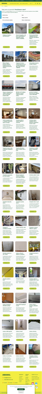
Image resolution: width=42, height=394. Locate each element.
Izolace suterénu (20, 356)
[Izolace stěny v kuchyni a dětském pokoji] (34, 298)
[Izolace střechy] (34, 325)
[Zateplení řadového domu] (7, 195)
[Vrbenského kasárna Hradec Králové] (34, 56)
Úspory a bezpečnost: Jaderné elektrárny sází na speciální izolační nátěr (8, 94)
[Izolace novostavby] (7, 349)
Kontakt (20, 381)
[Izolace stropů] (21, 325)
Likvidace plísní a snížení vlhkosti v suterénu (20, 121)
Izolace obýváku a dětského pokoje (7, 305)
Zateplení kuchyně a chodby (33, 254)
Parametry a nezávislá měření (27, 384)
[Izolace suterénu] (21, 349)
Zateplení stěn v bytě (34, 201)
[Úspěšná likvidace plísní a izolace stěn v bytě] (21, 141)
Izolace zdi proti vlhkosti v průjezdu (20, 254)
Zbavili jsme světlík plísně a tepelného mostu (33, 149)
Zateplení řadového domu (7, 202)
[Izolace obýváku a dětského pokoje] (7, 298)
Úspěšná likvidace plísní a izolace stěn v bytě (21, 149)
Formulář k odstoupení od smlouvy (35, 379)
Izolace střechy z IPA (21, 227)
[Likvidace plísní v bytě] (34, 168)
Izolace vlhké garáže (7, 331)
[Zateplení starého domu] (21, 195)
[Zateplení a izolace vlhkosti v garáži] (34, 221)
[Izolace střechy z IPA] (21, 221)
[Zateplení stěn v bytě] (34, 195)
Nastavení (21, 392)
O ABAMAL (21, 376)
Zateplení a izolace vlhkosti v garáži (33, 228)
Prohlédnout (6, 76)
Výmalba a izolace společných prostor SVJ (33, 357)
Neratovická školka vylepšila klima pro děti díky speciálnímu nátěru (34, 36)
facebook (5, 382)
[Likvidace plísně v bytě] (7, 272)
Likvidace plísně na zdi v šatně (7, 254)
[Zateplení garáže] (21, 272)
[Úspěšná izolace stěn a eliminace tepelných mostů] (7, 141)
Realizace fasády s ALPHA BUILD (7, 35)
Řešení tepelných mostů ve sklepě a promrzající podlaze (20, 176)
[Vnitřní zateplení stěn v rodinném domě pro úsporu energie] (7, 113)
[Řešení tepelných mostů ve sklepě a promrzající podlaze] (21, 168)
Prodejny (21, 0)
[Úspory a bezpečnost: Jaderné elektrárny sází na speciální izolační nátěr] (7, 85)
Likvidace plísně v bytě (7, 279)
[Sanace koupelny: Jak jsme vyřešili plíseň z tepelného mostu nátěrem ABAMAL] (21, 28)
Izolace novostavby (7, 356)
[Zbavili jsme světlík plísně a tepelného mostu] (34, 141)
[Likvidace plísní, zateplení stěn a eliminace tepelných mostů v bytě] (34, 113)
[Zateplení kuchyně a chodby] (34, 246)
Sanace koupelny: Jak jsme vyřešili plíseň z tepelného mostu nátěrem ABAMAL (21, 36)
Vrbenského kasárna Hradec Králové (34, 63)
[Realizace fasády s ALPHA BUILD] (7, 28)
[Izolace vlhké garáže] (7, 325)
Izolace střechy (32, 331)
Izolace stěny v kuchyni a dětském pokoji (33, 305)
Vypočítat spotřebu (26, 378)
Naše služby (27, 379)
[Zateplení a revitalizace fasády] (7, 221)
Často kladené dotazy (27, 381)
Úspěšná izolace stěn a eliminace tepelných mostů (8, 149)
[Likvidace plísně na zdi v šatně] (7, 246)
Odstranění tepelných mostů (21, 305)
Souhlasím (21, 389)
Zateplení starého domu (20, 202)
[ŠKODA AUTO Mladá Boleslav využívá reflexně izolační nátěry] (21, 85)
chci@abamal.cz (31, 0)
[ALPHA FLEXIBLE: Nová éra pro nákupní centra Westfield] (34, 85)
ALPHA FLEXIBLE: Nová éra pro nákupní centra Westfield (34, 93)
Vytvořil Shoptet (38, 392)
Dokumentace (17, 0)
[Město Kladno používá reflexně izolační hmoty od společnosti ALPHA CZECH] (7, 56)
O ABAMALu (3, 0)
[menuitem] (14, 3)
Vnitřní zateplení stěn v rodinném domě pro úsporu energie (7, 121)
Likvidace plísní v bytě (34, 175)
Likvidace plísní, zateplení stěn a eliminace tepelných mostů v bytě (33, 122)
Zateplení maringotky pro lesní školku (7, 175)
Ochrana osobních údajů (35, 377)
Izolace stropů (19, 331)
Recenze (13, 0)
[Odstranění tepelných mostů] (21, 298)
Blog (10, 0)
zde (26, 387)
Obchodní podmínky (35, 376)
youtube (16, 382)
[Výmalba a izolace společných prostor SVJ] (34, 349)
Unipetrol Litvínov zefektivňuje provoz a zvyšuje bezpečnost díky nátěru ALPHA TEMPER (21, 65)
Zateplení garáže (20, 278)
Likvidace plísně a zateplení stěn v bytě (34, 279)
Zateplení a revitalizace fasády (7, 228)
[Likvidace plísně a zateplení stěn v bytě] (34, 272)
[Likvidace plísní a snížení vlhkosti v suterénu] (21, 113)
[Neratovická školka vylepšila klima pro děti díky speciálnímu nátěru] (34, 28)
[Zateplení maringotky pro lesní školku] (7, 168)
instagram (11, 382)
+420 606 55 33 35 (37, 0)
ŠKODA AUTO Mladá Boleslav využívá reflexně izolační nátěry (20, 94)
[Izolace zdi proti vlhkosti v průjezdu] (21, 246)
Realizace (7, 0)
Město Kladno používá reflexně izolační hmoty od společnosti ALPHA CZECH (7, 65)
